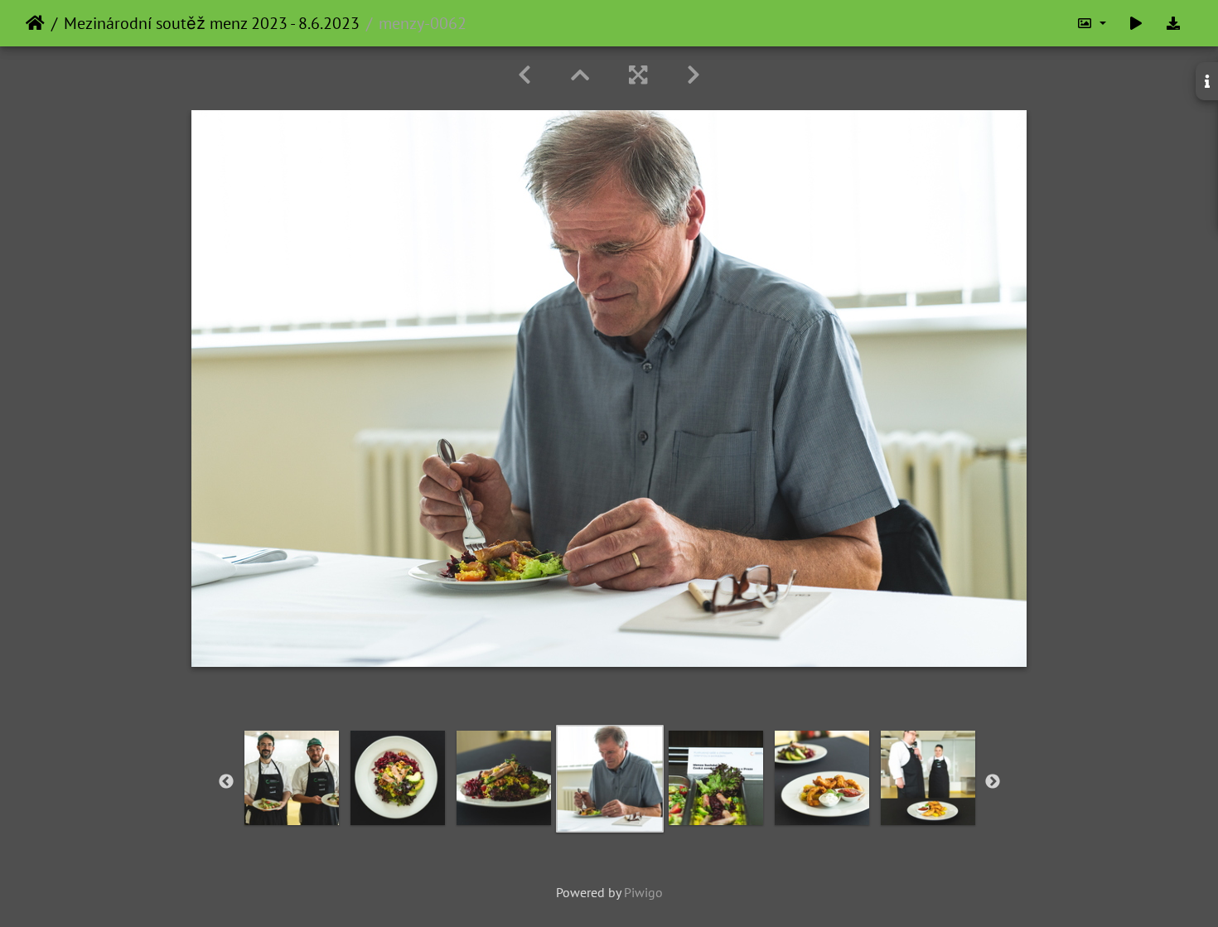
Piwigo (643, 892)
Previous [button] (226, 782)
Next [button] (992, 782)
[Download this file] (1173, 23)
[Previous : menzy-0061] (524, 75)
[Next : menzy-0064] (693, 75)
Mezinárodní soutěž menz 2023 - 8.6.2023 (212, 23)
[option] (292, 778)
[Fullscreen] (638, 75)
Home (35, 23)
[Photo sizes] (1091, 23)
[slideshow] (1136, 23)
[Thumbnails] (580, 75)
